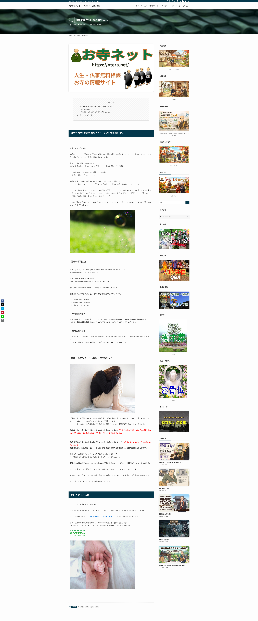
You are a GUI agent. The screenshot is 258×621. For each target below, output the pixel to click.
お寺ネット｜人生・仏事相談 (84, 6)
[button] (2, 300)
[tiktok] (175, 1)
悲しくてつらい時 (86, 115)
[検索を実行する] (187, 202)
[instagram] (172, 1)
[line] (177, 1)
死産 (84, 24)
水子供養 (73, 24)
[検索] (188, 1)
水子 (87, 24)
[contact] (185, 1)
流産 (91, 24)
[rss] (183, 1)
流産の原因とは (88, 109)
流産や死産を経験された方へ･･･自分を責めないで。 (99, 106)
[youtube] (180, 1)
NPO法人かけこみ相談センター (100, 516)
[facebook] (167, 1)
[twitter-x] (170, 1)
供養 (81, 24)
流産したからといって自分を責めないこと (96, 112)
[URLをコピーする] (2, 320)
